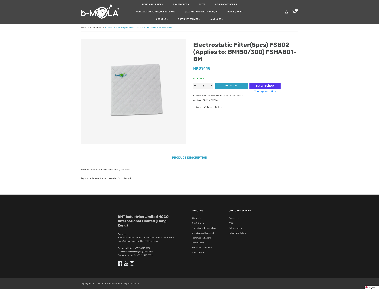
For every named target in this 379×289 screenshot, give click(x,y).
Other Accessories (226, 4)
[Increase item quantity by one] (211, 86)
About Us (161, 19)
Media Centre (198, 252)
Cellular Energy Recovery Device (155, 12)
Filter (202, 4)
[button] (372, 287)
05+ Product (180, 4)
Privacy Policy (198, 242)
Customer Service (188, 19)
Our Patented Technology (204, 228)
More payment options (265, 91)
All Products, (214, 95)
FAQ (231, 223)
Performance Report (201, 237)
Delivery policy (235, 228)
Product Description (189, 157)
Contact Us (234, 218)
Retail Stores (235, 12)
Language (215, 19)
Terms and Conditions (202, 247)
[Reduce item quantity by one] (194, 86)
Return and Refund (237, 233)
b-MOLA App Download (203, 233)
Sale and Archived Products (201, 12)
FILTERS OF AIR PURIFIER (232, 95)
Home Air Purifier (152, 4)
